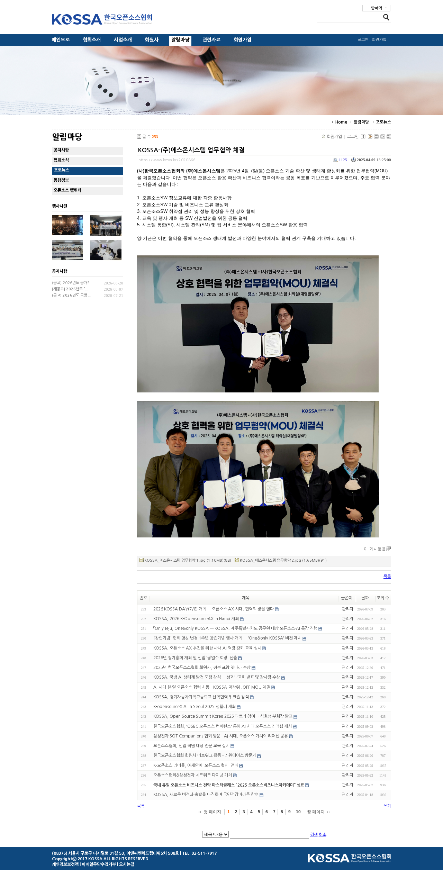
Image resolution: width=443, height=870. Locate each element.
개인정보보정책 (65, 864)
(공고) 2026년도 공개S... (72, 283)
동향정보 (61, 180)
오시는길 (126, 864)
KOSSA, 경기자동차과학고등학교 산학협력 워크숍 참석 (201, 697)
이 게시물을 (375, 549)
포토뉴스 (383, 122)
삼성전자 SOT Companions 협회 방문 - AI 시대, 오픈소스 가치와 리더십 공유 (220, 736)
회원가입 (243, 39)
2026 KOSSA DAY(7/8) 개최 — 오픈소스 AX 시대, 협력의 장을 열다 (213, 609)
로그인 (363, 40)
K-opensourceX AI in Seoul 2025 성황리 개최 (194, 707)
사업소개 (123, 39)
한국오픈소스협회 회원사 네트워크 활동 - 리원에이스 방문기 (204, 756)
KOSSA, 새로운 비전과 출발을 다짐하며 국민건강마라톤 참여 (206, 795)
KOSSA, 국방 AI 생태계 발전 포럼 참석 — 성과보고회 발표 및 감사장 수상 (216, 678)
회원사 (152, 39)
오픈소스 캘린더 (67, 190)
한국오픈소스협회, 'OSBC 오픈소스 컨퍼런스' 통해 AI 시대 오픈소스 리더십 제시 (222, 726)
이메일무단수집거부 (99, 864)
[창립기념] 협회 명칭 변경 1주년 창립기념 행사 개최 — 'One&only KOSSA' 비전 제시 (227, 638)
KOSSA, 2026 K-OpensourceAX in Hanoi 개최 (196, 619)
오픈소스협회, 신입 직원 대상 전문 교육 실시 (191, 746)
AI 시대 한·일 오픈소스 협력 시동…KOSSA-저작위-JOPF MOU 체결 (211, 687)
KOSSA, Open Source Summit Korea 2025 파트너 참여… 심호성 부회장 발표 (222, 717)
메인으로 (61, 39)
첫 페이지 (212, 811)
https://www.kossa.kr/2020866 (167, 160)
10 (298, 811)
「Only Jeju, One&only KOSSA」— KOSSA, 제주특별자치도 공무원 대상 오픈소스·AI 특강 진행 (235, 628)
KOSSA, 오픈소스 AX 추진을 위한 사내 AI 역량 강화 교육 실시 (207, 648)
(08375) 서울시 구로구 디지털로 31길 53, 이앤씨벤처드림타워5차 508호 (115, 853)
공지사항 (61, 150)
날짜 (365, 598)
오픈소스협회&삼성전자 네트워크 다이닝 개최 (192, 775)
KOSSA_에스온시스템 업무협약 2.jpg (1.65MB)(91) (283, 560)
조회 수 (383, 598)
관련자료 (211, 39)
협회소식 (61, 160)
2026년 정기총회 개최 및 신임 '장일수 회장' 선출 (195, 658)
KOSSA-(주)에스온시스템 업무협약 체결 (191, 150)
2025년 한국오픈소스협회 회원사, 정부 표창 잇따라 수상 (202, 667)
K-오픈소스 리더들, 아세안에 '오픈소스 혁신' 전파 (195, 765)
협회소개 (92, 39)
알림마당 (180, 39)
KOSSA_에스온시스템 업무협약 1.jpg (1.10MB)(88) (187, 560)
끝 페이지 (316, 811)
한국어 (376, 8)
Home (341, 122)
